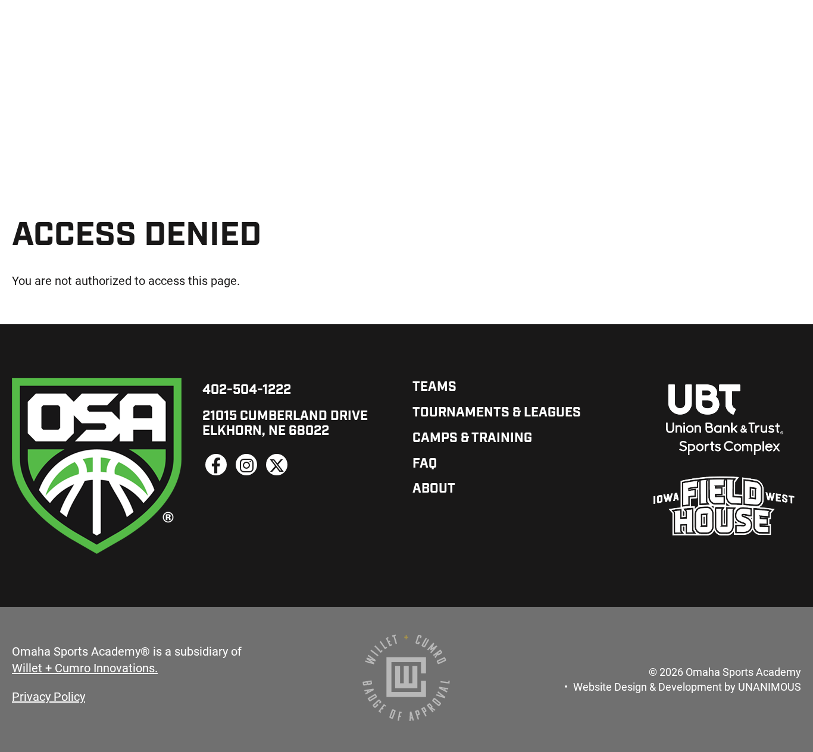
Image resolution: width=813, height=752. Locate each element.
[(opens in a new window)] (216, 464)
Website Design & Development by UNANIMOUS (687, 686)
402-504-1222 (246, 390)
